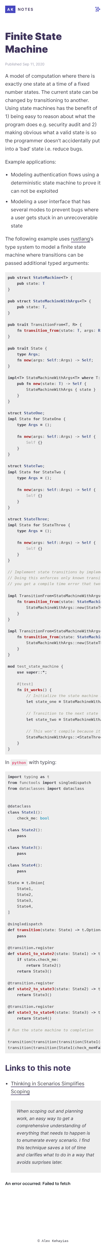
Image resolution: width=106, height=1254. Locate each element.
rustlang (80, 239)
